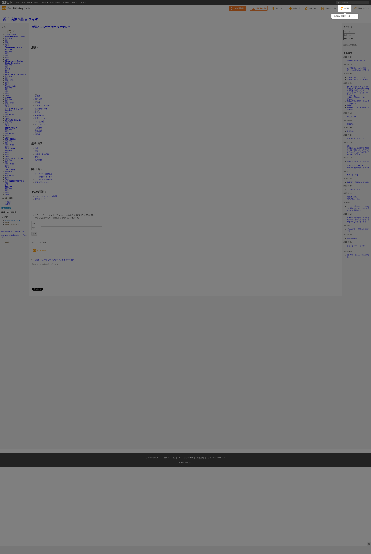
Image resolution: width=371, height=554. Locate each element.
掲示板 (347, 8)
